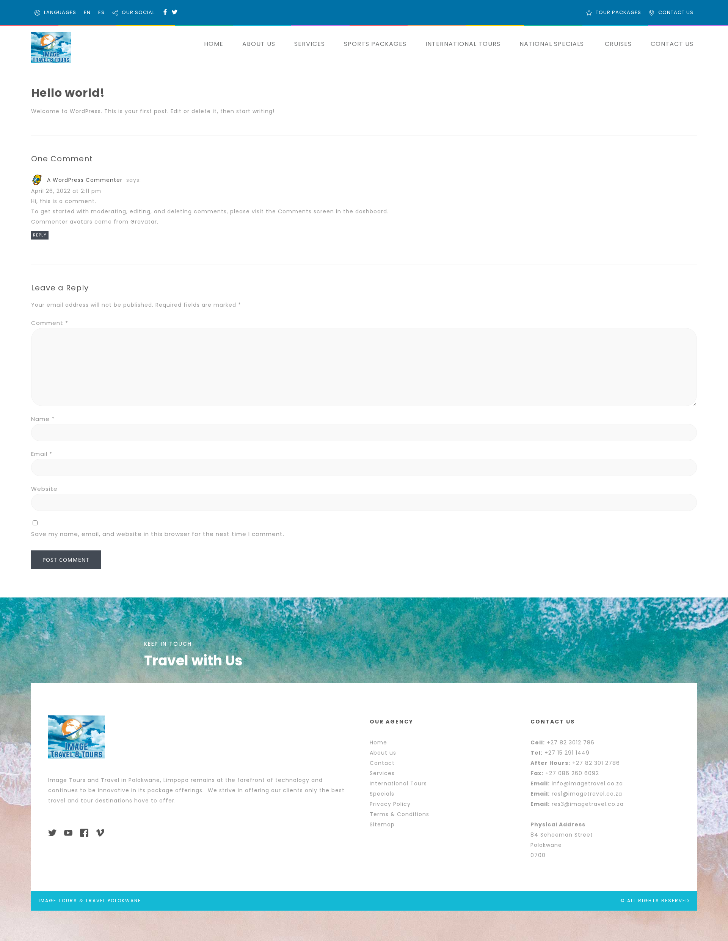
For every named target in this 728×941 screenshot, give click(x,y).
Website (44, 489)
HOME (213, 43)
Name (43, 419)
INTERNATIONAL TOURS (462, 43)
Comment (49, 323)
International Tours (398, 783)
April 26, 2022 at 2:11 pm (66, 191)
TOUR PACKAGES (618, 12)
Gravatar (143, 221)
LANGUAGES (60, 12)
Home (378, 742)
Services (382, 773)
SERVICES (309, 43)
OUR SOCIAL (138, 12)
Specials (382, 794)
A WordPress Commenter (84, 180)
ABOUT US (258, 43)
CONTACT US (675, 12)
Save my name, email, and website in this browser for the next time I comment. (157, 534)
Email (41, 454)
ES (101, 12)
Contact (382, 763)
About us (383, 753)
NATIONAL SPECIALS (551, 43)
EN (87, 12)
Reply (40, 235)
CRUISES (618, 43)
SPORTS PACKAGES (375, 43)
